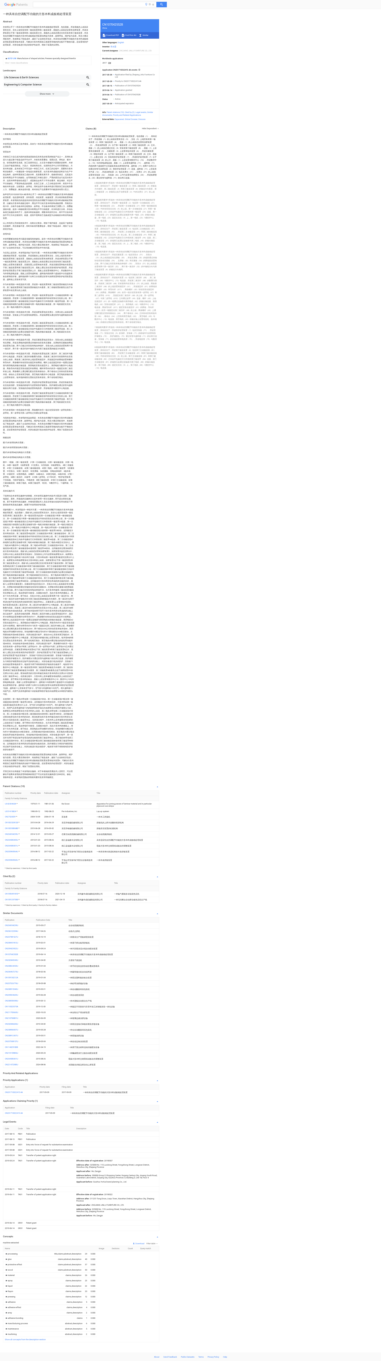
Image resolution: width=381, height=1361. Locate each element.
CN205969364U (12, 851)
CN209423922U (11, 948)
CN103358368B (11, 828)
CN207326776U (11, 983)
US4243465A (11, 804)
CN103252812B (11, 822)
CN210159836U (11, 1053)
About (156, 1357)
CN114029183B (11, 1047)
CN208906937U (11, 1030)
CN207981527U (11, 937)
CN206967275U (11, 972)
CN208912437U (11, 1035)
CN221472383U (11, 1064)
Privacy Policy (213, 1357)
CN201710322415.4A (14, 1092)
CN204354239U (12, 834)
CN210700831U (11, 1018)
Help (225, 1357)
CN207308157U (11, 1041)
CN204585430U (12, 840)
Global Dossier (131, 119)
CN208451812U (11, 943)
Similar (145, 35)
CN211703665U (11, 1012)
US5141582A (11, 811)
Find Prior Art (130, 35)
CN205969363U (12, 860)
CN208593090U (11, 1001)
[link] (40, 58)
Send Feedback (170, 1357)
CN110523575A (11, 1006)
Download (139, 1243)
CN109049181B (11, 894)
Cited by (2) (130, 112)
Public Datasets (187, 1357)
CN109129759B (11, 899)
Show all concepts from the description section (25, 1339)
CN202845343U (11, 960)
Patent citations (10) (115, 112)
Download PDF (112, 35)
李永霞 (113, 47)
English (121, 42)
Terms (201, 1357)
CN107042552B (11, 954)
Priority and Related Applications (127, 115)
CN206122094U (11, 931)
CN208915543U (11, 989)
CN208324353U (11, 966)
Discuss (141, 119)
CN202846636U (11, 1024)
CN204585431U (12, 846)
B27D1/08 (12, 58)
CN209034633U (11, 995)
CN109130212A (11, 977)
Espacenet (119, 119)
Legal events (140, 112)
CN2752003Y (10, 817)
